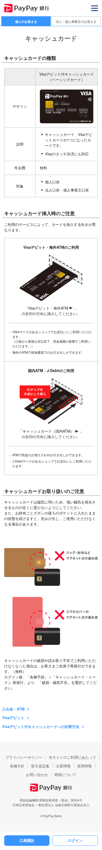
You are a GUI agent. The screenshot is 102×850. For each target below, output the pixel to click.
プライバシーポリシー (23, 757)
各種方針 (17, 765)
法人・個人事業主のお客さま (76, 21)
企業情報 (63, 765)
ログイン (75, 840)
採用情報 (84, 765)
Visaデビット (13, 717)
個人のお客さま (26, 21)
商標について (65, 774)
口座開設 (27, 840)
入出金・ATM (13, 708)
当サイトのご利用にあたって (72, 757)
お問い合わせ (37, 774)
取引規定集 (40, 765)
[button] (94, 8)
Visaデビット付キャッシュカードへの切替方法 (40, 726)
